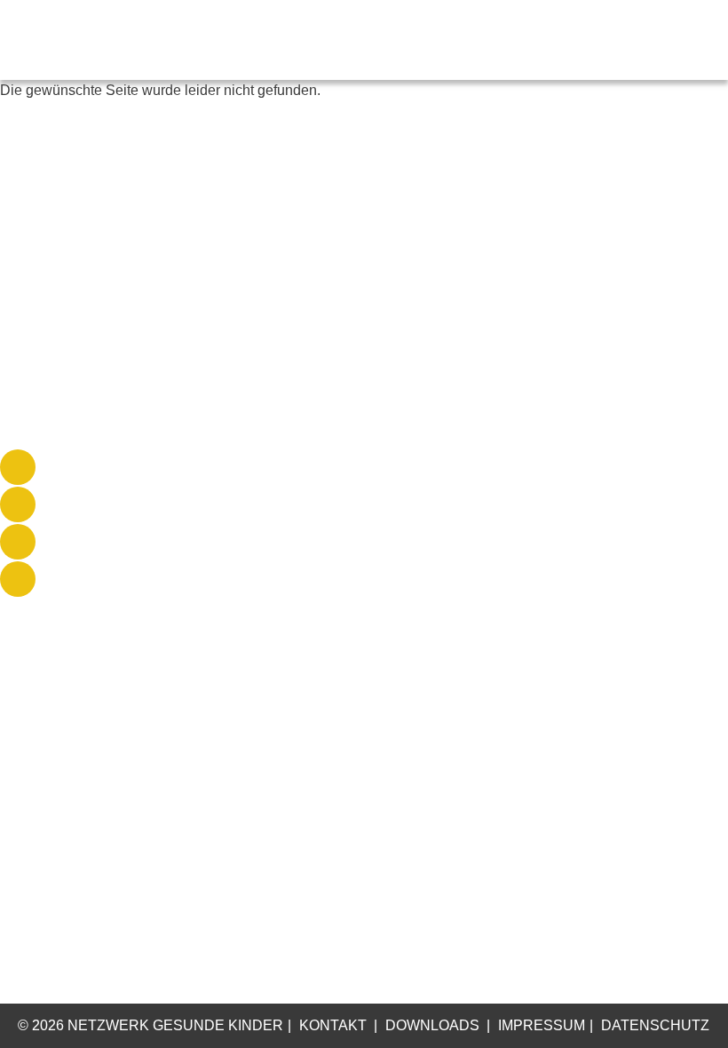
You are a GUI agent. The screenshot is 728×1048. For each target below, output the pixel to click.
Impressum (541, 1025)
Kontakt (333, 1025)
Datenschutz (655, 1025)
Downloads (432, 1025)
